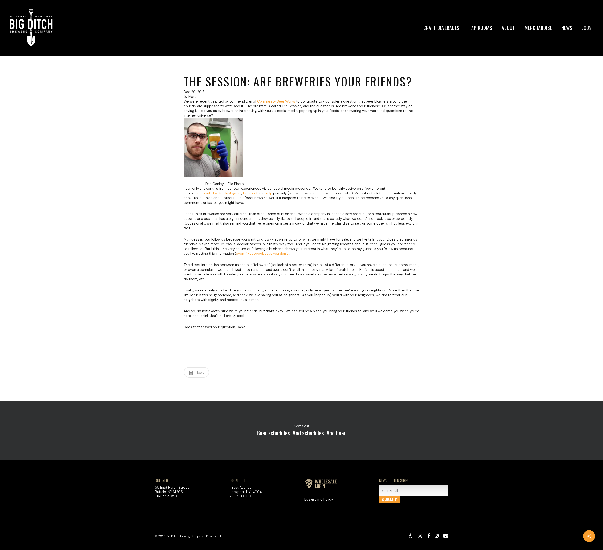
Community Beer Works (276, 101)
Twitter (218, 193)
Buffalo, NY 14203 (169, 491)
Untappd (250, 193)
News (199, 372)
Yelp (268, 193)
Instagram (233, 193)
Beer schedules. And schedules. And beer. (301, 430)
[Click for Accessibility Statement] (411, 535)
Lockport (238, 480)
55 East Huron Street (172, 487)
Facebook (203, 193)
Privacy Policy (215, 536)
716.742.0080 (240, 496)
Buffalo (161, 480)
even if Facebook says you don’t (262, 253)
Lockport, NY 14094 (246, 491)
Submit (389, 499)
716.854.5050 (166, 496)
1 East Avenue (241, 487)
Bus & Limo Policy (318, 499)
